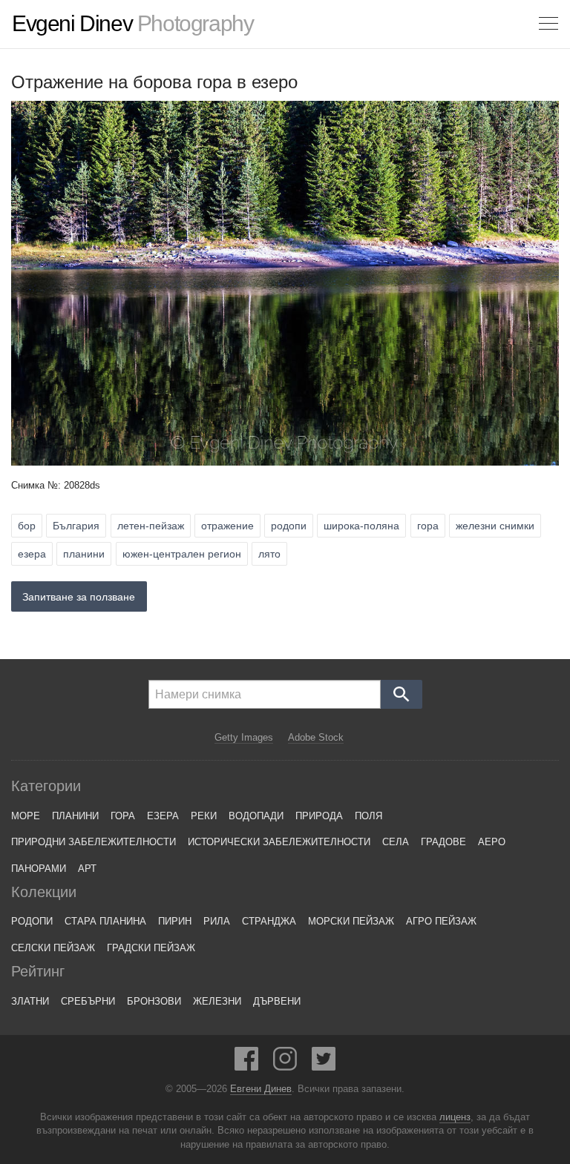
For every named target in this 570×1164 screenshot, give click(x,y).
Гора (123, 815)
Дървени (277, 1001)
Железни (217, 1001)
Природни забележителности (93, 841)
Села (395, 841)
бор (27, 526)
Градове (443, 841)
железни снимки (495, 526)
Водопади (256, 815)
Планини (75, 815)
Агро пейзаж (441, 921)
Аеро (491, 841)
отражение (227, 526)
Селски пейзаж (53, 947)
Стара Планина (105, 921)
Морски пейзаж (351, 921)
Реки (204, 815)
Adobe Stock (316, 737)
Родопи (32, 921)
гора (428, 526)
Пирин (174, 921)
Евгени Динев (261, 1089)
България (76, 526)
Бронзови (154, 1001)
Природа (319, 815)
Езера (163, 815)
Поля (368, 815)
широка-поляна (361, 526)
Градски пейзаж (151, 947)
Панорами (38, 868)
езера (32, 554)
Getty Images (243, 737)
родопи (289, 526)
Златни (30, 1001)
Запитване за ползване (78, 597)
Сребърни (88, 1001)
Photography (132, 24)
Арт (87, 868)
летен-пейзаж (150, 526)
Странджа (269, 921)
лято (269, 554)
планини (84, 554)
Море (25, 815)
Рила (216, 921)
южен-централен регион (181, 554)
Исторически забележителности (279, 841)
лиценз (455, 1117)
